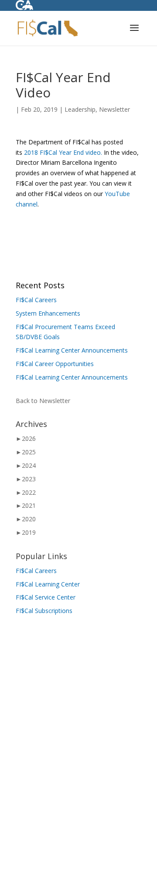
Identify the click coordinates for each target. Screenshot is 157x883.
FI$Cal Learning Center (48, 584)
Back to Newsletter (43, 401)
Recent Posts (40, 285)
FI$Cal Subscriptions (44, 610)
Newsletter (114, 109)
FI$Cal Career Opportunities (55, 364)
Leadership (80, 109)
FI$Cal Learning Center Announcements (72, 350)
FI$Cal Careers (36, 300)
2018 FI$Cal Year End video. (63, 152)
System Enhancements (48, 313)
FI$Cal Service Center (45, 597)
